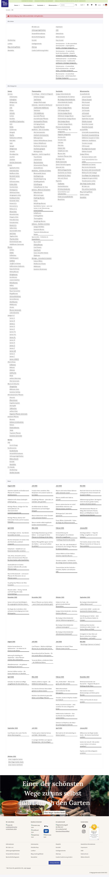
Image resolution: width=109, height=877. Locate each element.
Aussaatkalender (85, 94)
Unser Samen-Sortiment (15, 765)
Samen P (12, 348)
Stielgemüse (13, 149)
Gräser (36, 201)
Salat (11, 143)
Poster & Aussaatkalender (65, 197)
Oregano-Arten (14, 217)
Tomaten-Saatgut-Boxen (65, 124)
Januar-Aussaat (86, 97)
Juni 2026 (59, 486)
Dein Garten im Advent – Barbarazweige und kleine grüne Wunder (89, 693)
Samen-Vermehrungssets (63, 164)
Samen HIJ (13, 335)
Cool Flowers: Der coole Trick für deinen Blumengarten (17, 734)
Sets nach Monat (63, 178)
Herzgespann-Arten (15, 195)
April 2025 (11, 677)
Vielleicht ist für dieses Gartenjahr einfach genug (17, 501)
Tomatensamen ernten (89, 181)
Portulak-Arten (14, 223)
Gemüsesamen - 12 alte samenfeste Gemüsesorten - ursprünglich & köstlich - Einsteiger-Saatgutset (66, 46)
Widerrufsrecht (60, 37)
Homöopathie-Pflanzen (40, 121)
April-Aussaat (86, 105)
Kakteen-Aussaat (87, 151)
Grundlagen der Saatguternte (90, 175)
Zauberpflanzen (38, 168)
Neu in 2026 (37, 242)
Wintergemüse (38, 151)
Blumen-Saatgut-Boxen (65, 108)
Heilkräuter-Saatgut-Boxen (66, 116)
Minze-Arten (13, 212)
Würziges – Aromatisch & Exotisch (41, 258)
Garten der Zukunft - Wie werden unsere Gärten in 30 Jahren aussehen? (89, 744)
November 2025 (36, 597)
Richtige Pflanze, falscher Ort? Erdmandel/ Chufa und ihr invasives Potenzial (18, 520)
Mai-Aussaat (85, 108)
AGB (57, 30)
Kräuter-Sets (61, 148)
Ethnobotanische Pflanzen (15, 395)
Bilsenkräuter (13, 400)
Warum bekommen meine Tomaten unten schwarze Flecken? (42, 517)
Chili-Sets (60, 143)
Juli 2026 (34, 486)
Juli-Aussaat (85, 113)
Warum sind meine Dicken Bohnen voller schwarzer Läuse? (66, 492)
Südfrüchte (13, 373)
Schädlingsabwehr (39, 182)
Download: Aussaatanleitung (90, 135)
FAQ (9, 442)
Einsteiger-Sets (60, 159)
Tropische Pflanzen (15, 433)
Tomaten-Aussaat (87, 143)
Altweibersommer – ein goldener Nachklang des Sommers (17, 665)
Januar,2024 (83, 728)
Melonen (12, 367)
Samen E (12, 329)
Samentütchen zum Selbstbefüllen (64, 193)
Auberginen (13, 99)
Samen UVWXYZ (14, 359)
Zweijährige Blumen (39, 221)
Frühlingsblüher (38, 216)
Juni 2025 (59, 642)
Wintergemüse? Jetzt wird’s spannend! (64, 515)
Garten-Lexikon (84, 195)
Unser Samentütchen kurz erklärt (89, 161)
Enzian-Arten (13, 184)
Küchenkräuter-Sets (15, 242)
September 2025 (85, 597)
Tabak (11, 430)
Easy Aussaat (59, 40)
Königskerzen (14, 274)
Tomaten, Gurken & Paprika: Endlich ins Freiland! (66, 699)
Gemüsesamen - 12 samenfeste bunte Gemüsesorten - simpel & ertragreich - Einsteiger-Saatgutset (66, 53)
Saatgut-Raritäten (39, 227)
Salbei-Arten (13, 228)
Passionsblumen (14, 428)
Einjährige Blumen (39, 198)
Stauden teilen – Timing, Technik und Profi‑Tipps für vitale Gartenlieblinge (17, 592)
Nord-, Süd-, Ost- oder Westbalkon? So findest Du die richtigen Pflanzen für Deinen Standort (66, 547)
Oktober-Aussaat (87, 121)
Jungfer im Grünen (15, 264)
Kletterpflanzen (14, 272)
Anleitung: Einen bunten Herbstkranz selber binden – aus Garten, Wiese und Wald (89, 627)
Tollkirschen (13, 408)
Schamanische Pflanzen (41, 165)
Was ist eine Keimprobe (89, 167)
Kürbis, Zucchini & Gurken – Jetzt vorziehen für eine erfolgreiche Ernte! (65, 707)
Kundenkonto (14, 451)
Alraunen (12, 397)
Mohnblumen (14, 283)
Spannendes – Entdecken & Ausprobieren (40, 238)
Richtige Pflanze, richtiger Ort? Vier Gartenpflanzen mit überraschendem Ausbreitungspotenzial (18, 510)
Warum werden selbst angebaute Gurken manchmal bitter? (41, 524)
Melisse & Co (13, 209)
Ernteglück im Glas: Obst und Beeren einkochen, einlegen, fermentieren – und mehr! (88, 636)
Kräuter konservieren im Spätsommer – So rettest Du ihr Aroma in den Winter (17, 648)
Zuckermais (13, 130)
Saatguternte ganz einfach (90, 178)
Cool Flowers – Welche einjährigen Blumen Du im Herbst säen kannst (42, 647)
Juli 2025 (34, 642)
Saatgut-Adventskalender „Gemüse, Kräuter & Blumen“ (66, 612)
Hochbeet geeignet (39, 149)
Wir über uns (35, 27)
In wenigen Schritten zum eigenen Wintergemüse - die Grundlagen (42, 741)
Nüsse (11, 376)
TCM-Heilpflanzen (39, 113)
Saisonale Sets (60, 167)
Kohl (11, 124)
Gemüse (10, 94)
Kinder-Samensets (61, 162)
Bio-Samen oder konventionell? (91, 170)
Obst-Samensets (14, 381)
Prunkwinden (14, 288)
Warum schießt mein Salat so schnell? (64, 499)
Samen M (12, 340)
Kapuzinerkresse (14, 269)
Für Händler (11, 467)
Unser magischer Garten (15, 759)
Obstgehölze (13, 387)
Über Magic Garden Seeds (87, 184)
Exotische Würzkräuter (40, 269)
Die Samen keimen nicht (89, 157)
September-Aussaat (88, 119)
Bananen (12, 419)
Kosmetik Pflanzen (39, 127)
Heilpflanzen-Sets (63, 151)
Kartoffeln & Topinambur (17, 121)
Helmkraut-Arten (15, 192)
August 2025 (11, 642)
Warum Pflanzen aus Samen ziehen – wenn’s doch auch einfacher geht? (42, 603)
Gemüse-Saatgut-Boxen (65, 113)
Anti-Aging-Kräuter (39, 124)
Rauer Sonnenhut (15, 291)
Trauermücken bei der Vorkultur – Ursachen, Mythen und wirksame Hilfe (66, 570)
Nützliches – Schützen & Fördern (41, 171)
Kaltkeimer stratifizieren (89, 140)
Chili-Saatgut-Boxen (64, 110)
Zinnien (12, 307)
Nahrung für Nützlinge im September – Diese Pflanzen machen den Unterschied (16, 658)
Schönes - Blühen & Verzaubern (41, 190)
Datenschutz (59, 33)
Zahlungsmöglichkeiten (39, 30)
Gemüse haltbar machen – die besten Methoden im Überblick (17, 672)
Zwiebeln (12, 160)
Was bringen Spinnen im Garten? (90, 644)
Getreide (12, 113)
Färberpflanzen (38, 245)
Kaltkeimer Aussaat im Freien (90, 138)
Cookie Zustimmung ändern (40, 50)
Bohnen (12, 105)
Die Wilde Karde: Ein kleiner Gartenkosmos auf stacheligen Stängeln (41, 509)
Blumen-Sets (61, 154)
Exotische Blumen (39, 229)
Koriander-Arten (14, 201)
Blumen (10, 247)
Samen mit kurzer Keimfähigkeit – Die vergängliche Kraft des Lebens (18, 603)
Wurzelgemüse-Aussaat (89, 149)
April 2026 (11, 528)
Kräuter (10, 165)
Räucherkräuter (38, 162)
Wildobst (12, 370)
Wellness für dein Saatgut (89, 173)
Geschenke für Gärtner (62, 105)
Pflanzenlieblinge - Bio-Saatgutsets (64, 131)
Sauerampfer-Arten (15, 231)
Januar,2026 (83, 528)
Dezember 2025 (12, 597)
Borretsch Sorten (15, 176)
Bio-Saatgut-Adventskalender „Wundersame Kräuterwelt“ (64, 633)
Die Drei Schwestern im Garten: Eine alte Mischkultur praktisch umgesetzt (18, 542)
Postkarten (61, 184)
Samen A (12, 318)
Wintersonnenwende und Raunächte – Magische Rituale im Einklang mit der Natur (90, 684)
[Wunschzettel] (92, 5)
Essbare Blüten (38, 261)
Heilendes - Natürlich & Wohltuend (42, 105)
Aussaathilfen (84, 130)
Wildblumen (13, 305)
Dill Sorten (13, 179)
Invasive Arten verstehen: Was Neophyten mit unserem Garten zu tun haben (42, 493)
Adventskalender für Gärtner (66, 97)
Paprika (12, 135)
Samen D (12, 326)
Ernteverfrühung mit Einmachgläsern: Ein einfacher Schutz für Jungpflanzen (65, 535)
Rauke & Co (13, 225)
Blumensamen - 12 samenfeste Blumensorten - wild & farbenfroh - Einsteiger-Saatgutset (66, 76)
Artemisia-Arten (14, 171)
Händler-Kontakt (14, 473)
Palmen (12, 425)
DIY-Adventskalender (64, 189)
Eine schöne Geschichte (89, 189)
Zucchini (12, 157)
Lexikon (10, 44)
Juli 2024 (34, 728)
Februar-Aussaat (87, 99)
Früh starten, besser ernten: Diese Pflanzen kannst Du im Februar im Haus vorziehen (90, 544)
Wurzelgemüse (14, 154)
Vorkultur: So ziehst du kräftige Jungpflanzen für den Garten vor (17, 683)
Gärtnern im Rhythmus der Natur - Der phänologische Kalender (66, 724)
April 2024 (59, 728)
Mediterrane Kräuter (40, 264)
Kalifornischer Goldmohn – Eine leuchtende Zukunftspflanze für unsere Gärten (65, 716)
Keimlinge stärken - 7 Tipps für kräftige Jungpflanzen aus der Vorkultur (89, 535)
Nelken (12, 285)
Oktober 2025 (60, 597)
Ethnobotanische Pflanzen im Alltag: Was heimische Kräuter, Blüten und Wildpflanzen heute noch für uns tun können (89, 512)
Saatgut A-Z (11, 315)
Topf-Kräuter (37, 99)
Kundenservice (12, 448)
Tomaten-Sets (62, 140)
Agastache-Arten (14, 168)
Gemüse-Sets (62, 137)
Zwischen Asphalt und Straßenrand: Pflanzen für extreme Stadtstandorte (18, 493)
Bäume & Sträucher (13, 384)
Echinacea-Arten (14, 182)
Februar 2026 (60, 528)
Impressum (59, 27)
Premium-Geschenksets (63, 127)
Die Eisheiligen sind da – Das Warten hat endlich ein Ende (18, 534)
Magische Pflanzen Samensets (18, 414)
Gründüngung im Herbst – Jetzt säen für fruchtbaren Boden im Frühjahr (89, 618)
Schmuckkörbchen (15, 296)
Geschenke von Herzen (64, 173)
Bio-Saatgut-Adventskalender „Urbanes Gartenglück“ (64, 626)
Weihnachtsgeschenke (64, 170)
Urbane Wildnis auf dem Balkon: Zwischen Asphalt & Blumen (65, 555)
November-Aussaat (87, 124)
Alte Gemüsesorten (39, 132)
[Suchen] (76, 5)
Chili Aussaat (85, 146)
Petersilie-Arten (14, 220)
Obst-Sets (60, 145)
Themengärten (38, 218)
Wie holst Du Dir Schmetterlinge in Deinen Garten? (66, 734)
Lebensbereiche (14, 313)
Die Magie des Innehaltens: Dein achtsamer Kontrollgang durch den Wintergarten (18, 611)
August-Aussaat (86, 116)
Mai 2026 (82, 486)
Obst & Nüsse (11, 362)
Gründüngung (38, 184)
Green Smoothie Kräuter (41, 253)
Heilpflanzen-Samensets (17, 244)
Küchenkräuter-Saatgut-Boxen (67, 119)
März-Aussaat (86, 102)
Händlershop (11, 40)
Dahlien (12, 250)
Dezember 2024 (84, 677)
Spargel (12, 146)
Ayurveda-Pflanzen (39, 116)
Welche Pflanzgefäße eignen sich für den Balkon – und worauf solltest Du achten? (42, 544)
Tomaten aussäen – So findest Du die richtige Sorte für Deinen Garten (66, 562)
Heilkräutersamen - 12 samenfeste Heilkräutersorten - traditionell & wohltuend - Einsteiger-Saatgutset (66, 61)
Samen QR (13, 351)
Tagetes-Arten (14, 236)
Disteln (12, 253)
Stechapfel (13, 406)
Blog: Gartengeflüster (14, 47)
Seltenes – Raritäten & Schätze (41, 224)
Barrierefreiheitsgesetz (38, 37)
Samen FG (13, 332)
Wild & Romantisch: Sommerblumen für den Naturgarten (63, 691)
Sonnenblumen (14, 299)
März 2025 (35, 677)
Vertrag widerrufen (54, 862)
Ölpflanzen (37, 256)
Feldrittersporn (14, 258)
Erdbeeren (13, 365)
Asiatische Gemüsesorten (41, 135)
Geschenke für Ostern (64, 175)
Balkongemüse (38, 138)
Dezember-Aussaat (87, 127)
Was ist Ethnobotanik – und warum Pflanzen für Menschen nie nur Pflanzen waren (18, 576)
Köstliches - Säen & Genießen (40, 130)
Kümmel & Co (14, 206)
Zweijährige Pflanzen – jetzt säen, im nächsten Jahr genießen (42, 501)
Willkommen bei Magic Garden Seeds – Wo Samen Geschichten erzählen (89, 735)
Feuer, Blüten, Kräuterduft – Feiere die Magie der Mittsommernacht (66, 521)
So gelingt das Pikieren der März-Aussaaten (17, 584)
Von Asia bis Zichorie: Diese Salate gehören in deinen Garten (42, 690)
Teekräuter (37, 110)
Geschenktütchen (63, 186)
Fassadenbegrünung (40, 179)
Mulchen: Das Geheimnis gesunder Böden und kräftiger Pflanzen (42, 697)
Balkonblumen (38, 192)
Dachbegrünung (38, 176)
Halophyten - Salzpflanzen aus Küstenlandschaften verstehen (17, 550)
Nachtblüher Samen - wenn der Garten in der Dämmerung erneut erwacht (43, 208)
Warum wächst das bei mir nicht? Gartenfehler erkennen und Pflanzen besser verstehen (65, 506)
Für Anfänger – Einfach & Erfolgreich (42, 94)
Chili (11, 108)
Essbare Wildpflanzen (40, 143)
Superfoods (37, 250)
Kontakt (34, 40)
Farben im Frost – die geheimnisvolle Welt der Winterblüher (63, 604)
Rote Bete (12, 140)
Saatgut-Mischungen (40, 102)
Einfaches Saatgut (39, 97)
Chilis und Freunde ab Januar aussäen (88, 701)
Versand (28, 868)
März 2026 (35, 528)
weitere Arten (14, 411)
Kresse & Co (13, 203)
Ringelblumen (14, 294)
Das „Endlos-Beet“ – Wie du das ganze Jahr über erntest (65, 683)
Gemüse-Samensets (15, 162)
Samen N (12, 343)
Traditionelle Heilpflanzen (41, 108)
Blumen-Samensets (15, 310)
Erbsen (12, 110)
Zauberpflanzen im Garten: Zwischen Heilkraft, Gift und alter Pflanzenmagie (17, 567)
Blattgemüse (13, 102)
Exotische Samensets (16, 436)
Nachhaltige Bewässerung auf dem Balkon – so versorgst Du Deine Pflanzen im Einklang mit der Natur (42, 535)
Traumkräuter (38, 157)
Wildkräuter (37, 266)
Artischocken (13, 97)
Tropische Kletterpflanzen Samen (41, 233)
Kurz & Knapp (14, 445)
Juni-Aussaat (85, 110)
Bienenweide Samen (40, 173)
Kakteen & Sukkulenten (17, 422)
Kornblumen (13, 277)
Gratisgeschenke (37, 44)
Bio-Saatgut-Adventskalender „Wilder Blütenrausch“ (88, 603)
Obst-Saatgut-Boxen (64, 121)
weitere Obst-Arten (15, 378)
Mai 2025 (82, 642)
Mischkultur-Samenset (40, 146)
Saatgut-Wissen (84, 154)
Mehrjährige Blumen (40, 203)
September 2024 (13, 728)
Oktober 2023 (12, 756)
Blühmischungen (39, 195)
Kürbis (11, 127)
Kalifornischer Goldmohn (17, 266)
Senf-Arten (13, 233)
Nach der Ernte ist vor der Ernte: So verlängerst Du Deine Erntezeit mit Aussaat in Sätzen (90, 493)
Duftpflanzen (37, 213)
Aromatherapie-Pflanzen (41, 119)
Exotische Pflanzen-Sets (65, 156)
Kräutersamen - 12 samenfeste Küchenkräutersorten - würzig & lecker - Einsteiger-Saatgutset (65, 68)
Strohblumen (13, 302)
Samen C (12, 324)
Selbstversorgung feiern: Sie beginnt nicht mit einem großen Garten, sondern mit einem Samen (90, 502)
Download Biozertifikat (62, 831)
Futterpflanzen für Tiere (41, 187)
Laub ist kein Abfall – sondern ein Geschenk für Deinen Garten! (90, 610)
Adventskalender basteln (65, 102)
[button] (88, 5)
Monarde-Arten (14, 214)
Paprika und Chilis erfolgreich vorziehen (88, 752)
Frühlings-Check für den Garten (65, 540)
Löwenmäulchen (15, 280)
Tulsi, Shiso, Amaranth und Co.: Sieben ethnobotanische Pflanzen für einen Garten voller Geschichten (18, 558)
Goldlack (12, 261)
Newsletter (11, 50)
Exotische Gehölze (15, 392)
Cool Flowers (37, 247)
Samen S (12, 354)
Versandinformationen (38, 33)
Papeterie (59, 181)
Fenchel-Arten (14, 187)
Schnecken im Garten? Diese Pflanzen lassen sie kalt (64, 647)
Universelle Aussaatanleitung (90, 132)
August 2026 (11, 486)
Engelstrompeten (15, 403)
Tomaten (12, 151)
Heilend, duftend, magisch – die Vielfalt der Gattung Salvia (41, 683)
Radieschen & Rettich (16, 138)
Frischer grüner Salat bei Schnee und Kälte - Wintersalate (41, 734)
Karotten (12, 119)
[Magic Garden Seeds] (4, 5)
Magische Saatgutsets (64, 134)
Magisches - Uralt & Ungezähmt (41, 154)
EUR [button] (82, 5)
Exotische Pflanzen (13, 417)
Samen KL (13, 337)
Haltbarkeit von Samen (89, 164)
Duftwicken (13, 255)
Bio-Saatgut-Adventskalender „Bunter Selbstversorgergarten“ (65, 619)
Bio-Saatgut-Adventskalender (66, 99)
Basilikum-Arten (14, 173)
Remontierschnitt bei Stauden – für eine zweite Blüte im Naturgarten (42, 654)
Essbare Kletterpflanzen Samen (43, 140)
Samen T (12, 356)
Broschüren (61, 199)
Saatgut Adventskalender (63, 94)
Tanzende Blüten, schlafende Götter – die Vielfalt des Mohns (42, 661)
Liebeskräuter (38, 160)
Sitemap (34, 47)
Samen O (12, 345)
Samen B (12, 321)
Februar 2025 (60, 677)
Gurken (12, 116)
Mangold (12, 132)
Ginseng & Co (13, 190)
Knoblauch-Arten (15, 198)
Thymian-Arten (14, 239)
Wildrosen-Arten (14, 389)
